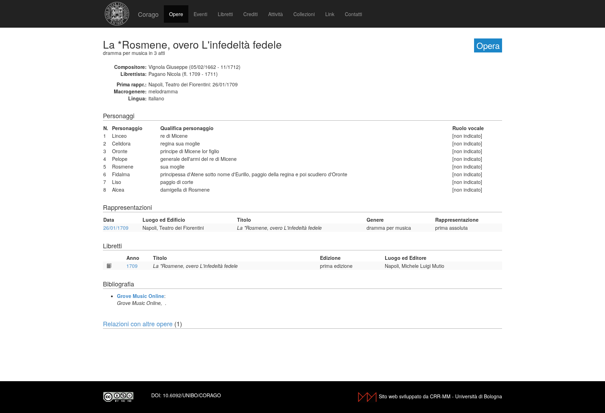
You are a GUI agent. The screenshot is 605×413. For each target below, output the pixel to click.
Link (329, 13)
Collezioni (304, 13)
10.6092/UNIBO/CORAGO (192, 395)
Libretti (225, 13)
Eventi (200, 13)
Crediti (250, 13)
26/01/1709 (115, 227)
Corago (148, 14)
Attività (275, 13)
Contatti (353, 13)
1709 (132, 265)
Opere (176, 13)
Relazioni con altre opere (138, 323)
